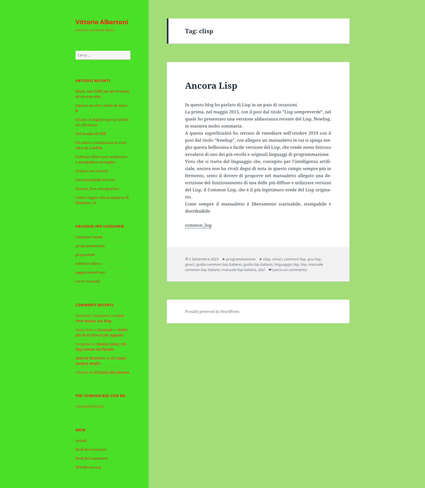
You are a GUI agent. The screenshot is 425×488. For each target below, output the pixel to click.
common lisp (295, 259)
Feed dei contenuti (91, 449)
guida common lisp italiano (218, 264)
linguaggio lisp (286, 264)
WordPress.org (88, 467)
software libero (88, 263)
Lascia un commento (289, 269)
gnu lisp (314, 259)
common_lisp (198, 225)
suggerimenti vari (90, 272)
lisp (304, 264)
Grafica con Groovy (91, 170)
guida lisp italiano (258, 264)
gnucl (189, 264)
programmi (85, 254)
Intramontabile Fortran (95, 179)
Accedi (81, 440)
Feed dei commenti (91, 458)
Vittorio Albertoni (101, 22)
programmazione (90, 245)
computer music (89, 236)
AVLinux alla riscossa (111, 372)
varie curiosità (87, 281)
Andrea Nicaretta (90, 358)
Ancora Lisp (211, 85)
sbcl (261, 269)
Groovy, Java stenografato (97, 188)
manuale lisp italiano (239, 269)
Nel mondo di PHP (90, 133)
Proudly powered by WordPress (212, 311)
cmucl (277, 259)
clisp (266, 259)
